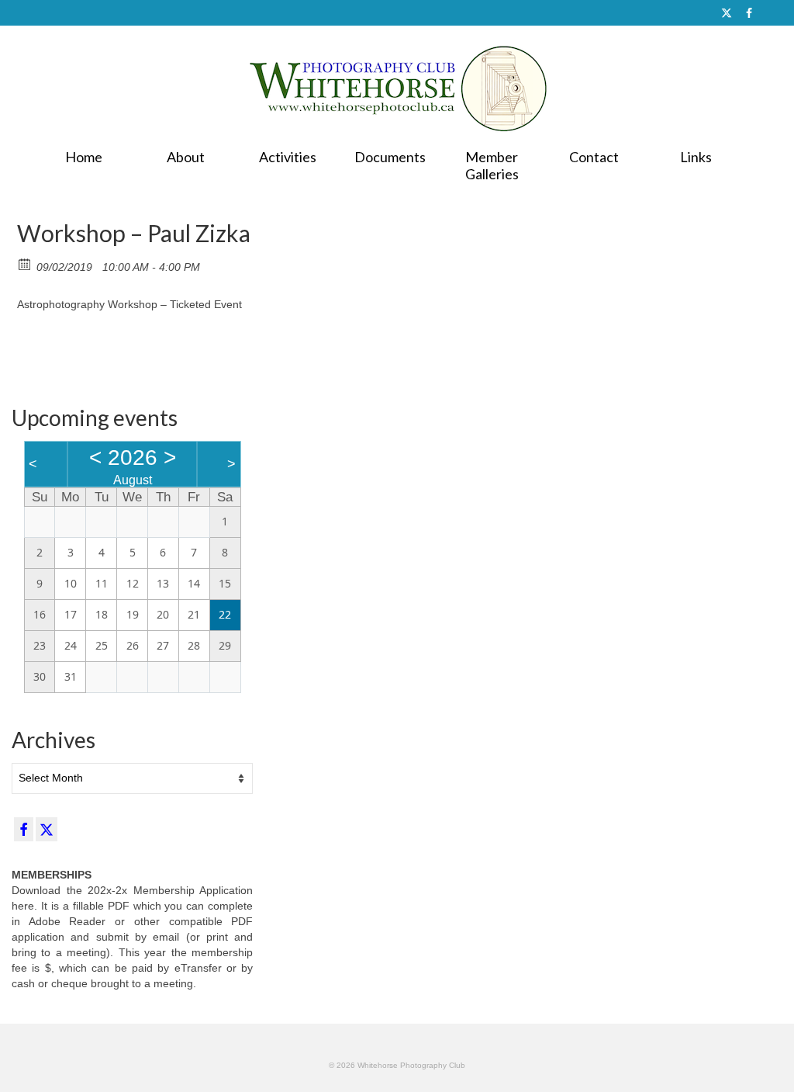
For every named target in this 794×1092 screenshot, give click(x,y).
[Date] (25, 263)
